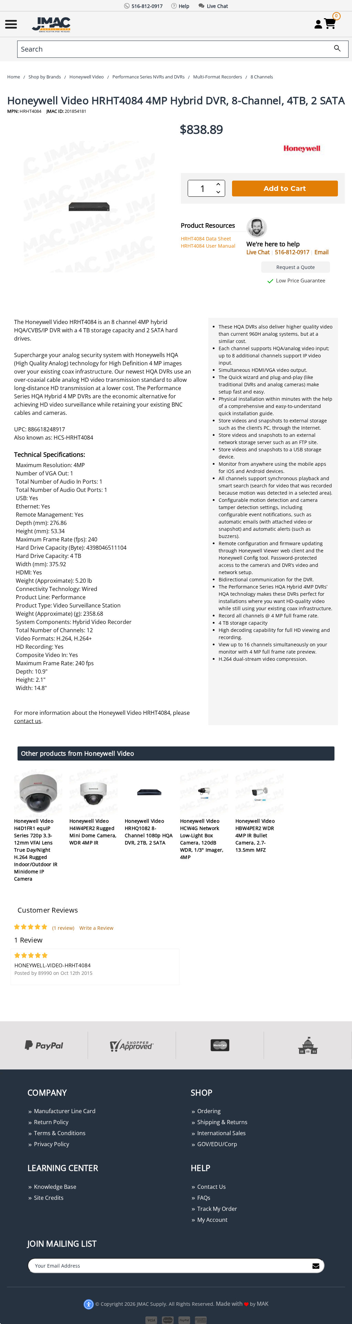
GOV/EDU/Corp (216, 1144)
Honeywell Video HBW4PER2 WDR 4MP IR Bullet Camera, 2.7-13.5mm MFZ (255, 835)
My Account (212, 1220)
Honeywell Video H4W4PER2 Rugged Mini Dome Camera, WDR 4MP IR (93, 832)
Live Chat (258, 252)
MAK (262, 1303)
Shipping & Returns (222, 1122)
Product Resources (208, 225)
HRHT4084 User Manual (208, 246)
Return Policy (50, 1122)
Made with (230, 1303)
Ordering (208, 1111)
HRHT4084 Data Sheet (206, 238)
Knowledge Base (54, 1187)
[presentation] (0, 1073)
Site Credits (48, 1198)
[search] (335, 49)
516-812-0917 (292, 252)
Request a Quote (295, 267)
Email (322, 252)
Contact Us (211, 1187)
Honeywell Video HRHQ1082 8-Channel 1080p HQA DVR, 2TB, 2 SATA (149, 832)
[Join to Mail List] (315, 1265)
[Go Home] (52, 24)
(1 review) (63, 928)
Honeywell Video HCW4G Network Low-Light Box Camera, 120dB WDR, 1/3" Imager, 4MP (201, 839)
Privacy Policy (51, 1144)
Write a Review (96, 928)
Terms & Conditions (59, 1133)
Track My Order (216, 1209)
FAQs (203, 1198)
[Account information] (318, 24)
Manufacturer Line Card (64, 1111)
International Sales (221, 1133)
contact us (27, 721)
